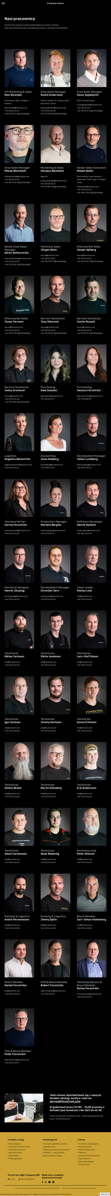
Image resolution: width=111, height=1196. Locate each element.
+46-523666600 (27, 1179)
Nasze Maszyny (15, 1144)
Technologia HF (50, 1140)
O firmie (81, 1140)
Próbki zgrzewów (15, 1159)
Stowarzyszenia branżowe (89, 1156)
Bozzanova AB (91, 1188)
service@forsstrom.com (65, 1101)
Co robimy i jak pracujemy (88, 1144)
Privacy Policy (84, 1164)
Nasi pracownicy (85, 1147)
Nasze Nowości (84, 1159)
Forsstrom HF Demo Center (19, 1147)
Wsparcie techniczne (17, 1150)
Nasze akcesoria (15, 1153)
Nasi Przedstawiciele (86, 1150)
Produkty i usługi (16, 1140)
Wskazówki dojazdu (86, 1162)
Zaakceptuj (104, 1194)
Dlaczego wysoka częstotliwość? (56, 1150)
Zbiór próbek (14, 1156)
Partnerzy (82, 1153)
